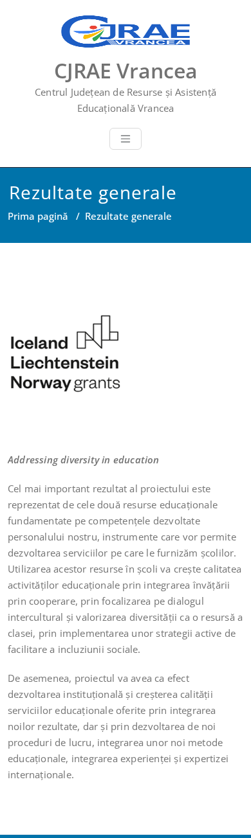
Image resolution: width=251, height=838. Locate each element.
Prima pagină (38, 215)
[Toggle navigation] (125, 139)
